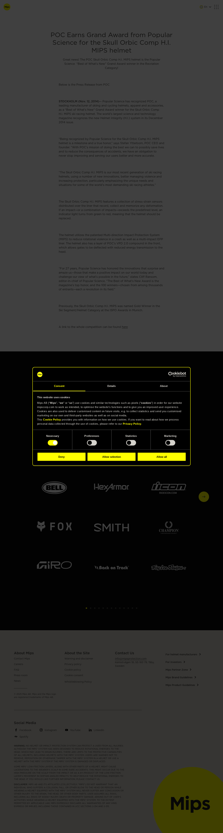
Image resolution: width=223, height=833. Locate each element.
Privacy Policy (132, 423)
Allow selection (111, 456)
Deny (61, 456)
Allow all (161, 456)
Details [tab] (111, 385)
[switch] (92, 443)
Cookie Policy (52, 419)
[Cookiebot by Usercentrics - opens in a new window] (171, 374)
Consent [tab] (59, 385)
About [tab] (164, 385)
